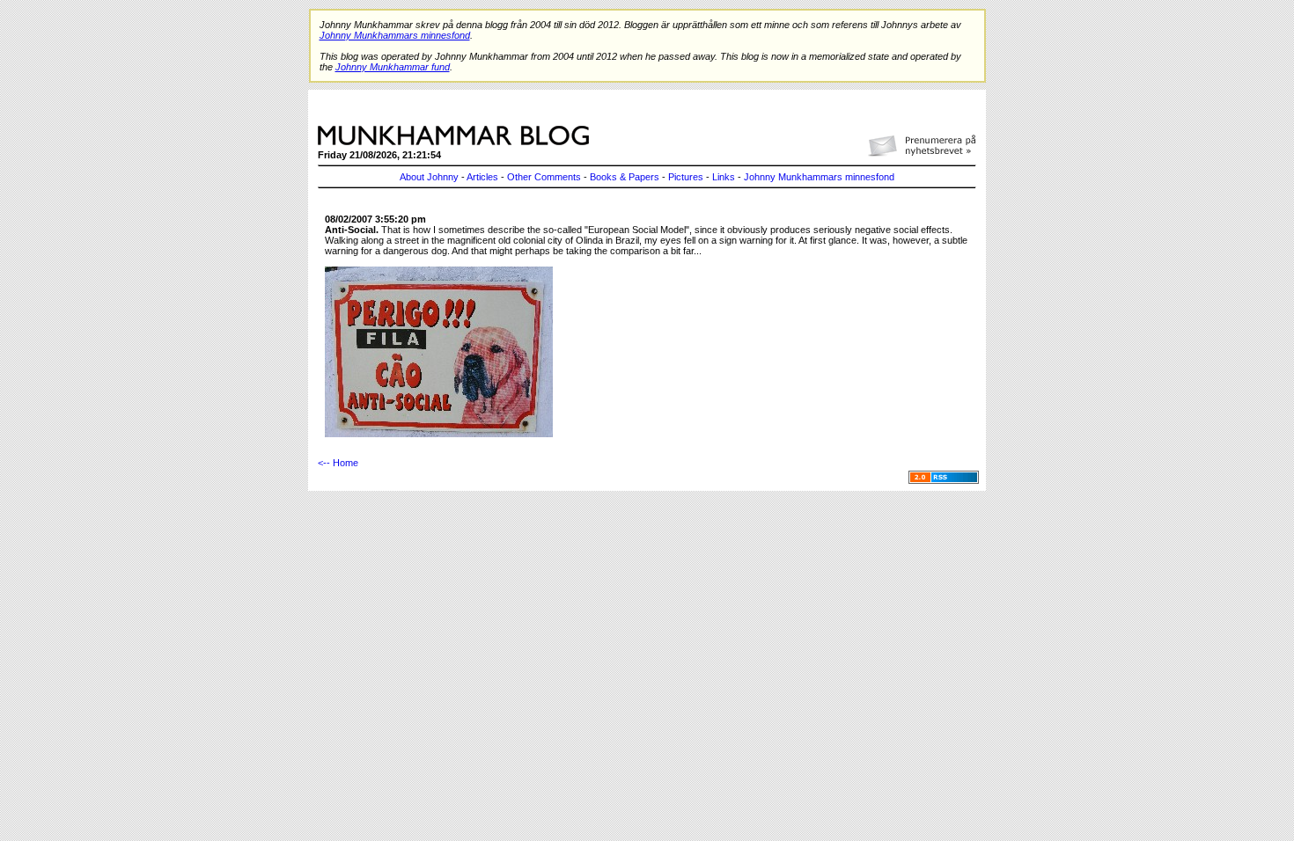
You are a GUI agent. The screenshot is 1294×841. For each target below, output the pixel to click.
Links (723, 177)
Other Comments (544, 177)
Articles (482, 177)
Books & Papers (624, 177)
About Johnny (429, 177)
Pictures (685, 177)
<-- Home (338, 462)
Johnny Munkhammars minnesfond (819, 177)
